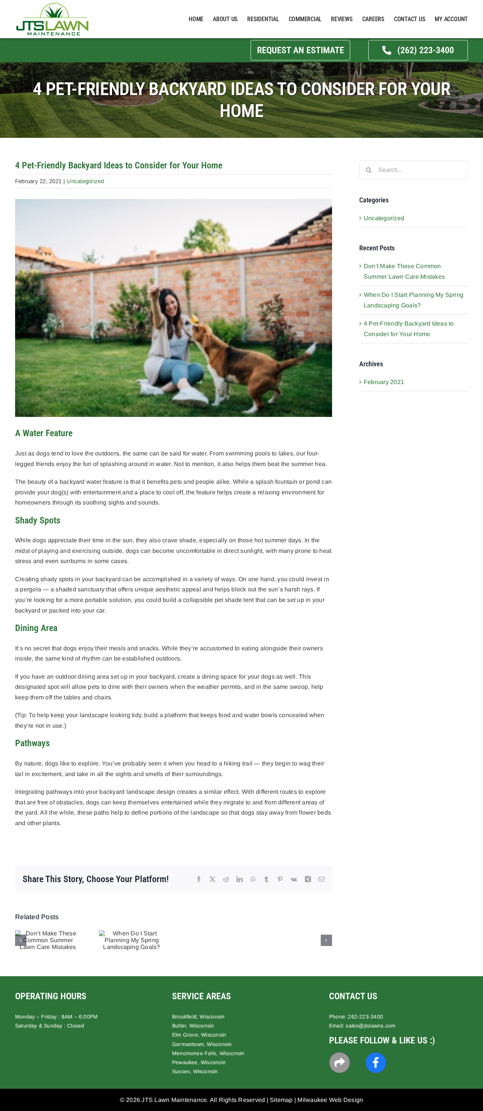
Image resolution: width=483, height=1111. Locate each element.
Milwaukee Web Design (330, 1100)
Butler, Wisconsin (193, 1026)
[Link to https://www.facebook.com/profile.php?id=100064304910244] (375, 1062)
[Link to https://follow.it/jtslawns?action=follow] (339, 1062)
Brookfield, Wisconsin (198, 1017)
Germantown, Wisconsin (202, 1044)
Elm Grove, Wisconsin (199, 1035)
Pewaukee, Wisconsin (199, 1062)
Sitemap (281, 1100)
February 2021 (384, 382)
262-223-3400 (365, 1017)
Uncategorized (85, 181)
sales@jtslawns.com (370, 1026)
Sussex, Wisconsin (195, 1071)
